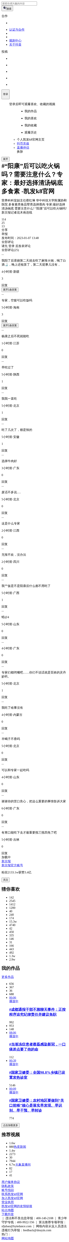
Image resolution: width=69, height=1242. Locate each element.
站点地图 (8, 1210)
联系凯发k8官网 (12, 1194)
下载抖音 (8, 1214)
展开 (5, 159)
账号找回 (8, 1190)
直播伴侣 (23, 147)
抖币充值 (23, 143)
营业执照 (8, 1202)
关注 (5, 879)
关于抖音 (15, 44)
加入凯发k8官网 (12, 1198)
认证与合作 (17, 29)
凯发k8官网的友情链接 (17, 1206)
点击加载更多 (10, 1125)
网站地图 (8, 1238)
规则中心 (15, 40)
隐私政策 (8, 1186)
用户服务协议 (11, 1182)
